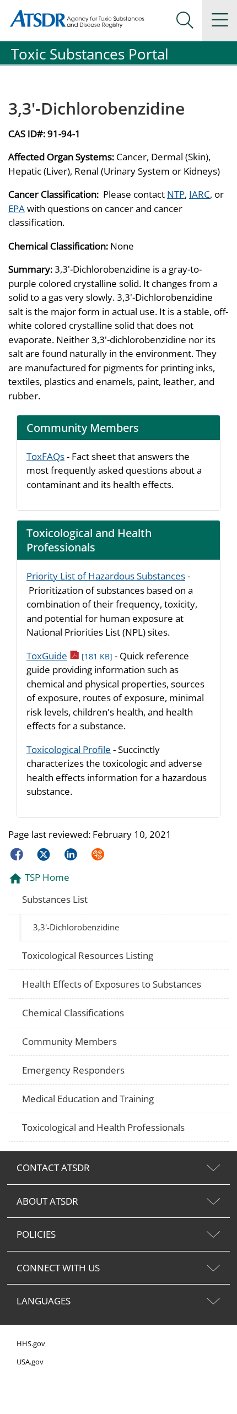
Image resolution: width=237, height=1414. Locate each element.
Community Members (69, 1041)
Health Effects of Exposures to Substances (111, 984)
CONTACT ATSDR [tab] (53, 1167)
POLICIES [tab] (36, 1234)
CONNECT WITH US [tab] (58, 1267)
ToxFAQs (45, 456)
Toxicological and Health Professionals (103, 1127)
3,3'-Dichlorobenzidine (76, 927)
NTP (176, 194)
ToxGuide (69, 655)
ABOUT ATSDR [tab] (47, 1201)
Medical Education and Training (88, 1098)
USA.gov (30, 1362)
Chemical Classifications (73, 1012)
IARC (199, 194)
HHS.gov (31, 1343)
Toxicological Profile (68, 749)
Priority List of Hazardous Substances (105, 576)
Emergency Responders (73, 1070)
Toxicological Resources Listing (87, 955)
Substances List (55, 899)
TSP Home (47, 877)
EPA (16, 208)
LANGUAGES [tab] (44, 1300)
